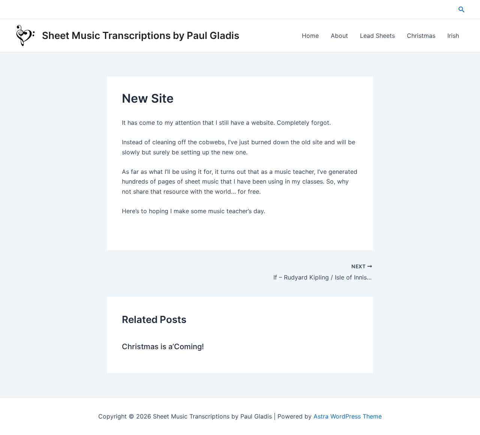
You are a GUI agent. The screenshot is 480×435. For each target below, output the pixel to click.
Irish (453, 35)
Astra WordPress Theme (348, 416)
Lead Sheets (377, 35)
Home (310, 35)
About (339, 35)
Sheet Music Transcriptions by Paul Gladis (140, 35)
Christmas (421, 35)
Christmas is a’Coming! (163, 346)
